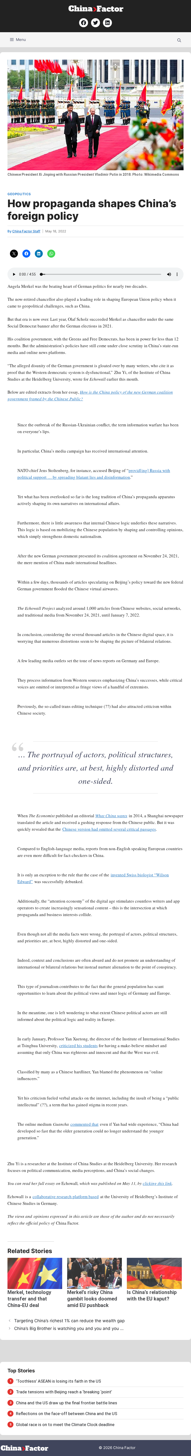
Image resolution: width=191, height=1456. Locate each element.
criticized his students (78, 1045)
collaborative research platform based (66, 1196)
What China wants (111, 815)
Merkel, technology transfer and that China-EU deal (29, 1298)
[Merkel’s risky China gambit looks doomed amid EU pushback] (94, 1273)
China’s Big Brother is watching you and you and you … (69, 1328)
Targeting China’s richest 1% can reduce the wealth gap (69, 1320)
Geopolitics (19, 194)
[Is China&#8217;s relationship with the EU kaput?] (154, 1273)
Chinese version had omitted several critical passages (109, 829)
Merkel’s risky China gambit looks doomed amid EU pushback (92, 1298)
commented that (84, 1124)
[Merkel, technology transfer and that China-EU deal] (34, 1273)
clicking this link (157, 1183)
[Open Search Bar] (179, 39)
